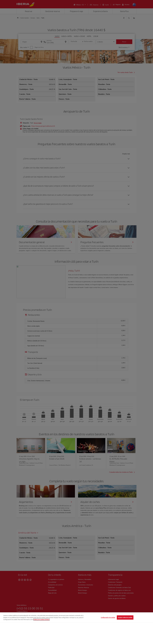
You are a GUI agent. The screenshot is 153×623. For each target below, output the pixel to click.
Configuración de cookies (108, 617)
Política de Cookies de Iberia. (41, 619)
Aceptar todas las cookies (125, 617)
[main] (76, 617)
